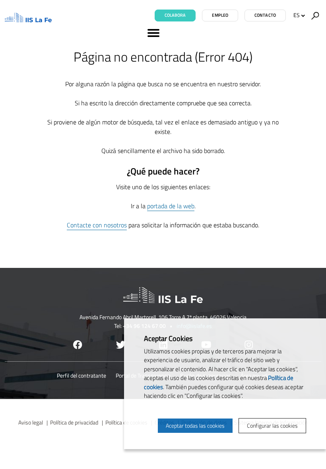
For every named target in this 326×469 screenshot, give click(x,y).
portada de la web (170, 206)
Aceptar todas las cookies (195, 425)
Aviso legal (30, 422)
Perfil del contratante (81, 375)
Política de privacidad (74, 422)
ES (296, 15)
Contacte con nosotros (97, 225)
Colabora (175, 15)
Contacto (265, 15)
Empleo (220, 15)
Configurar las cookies (272, 425)
